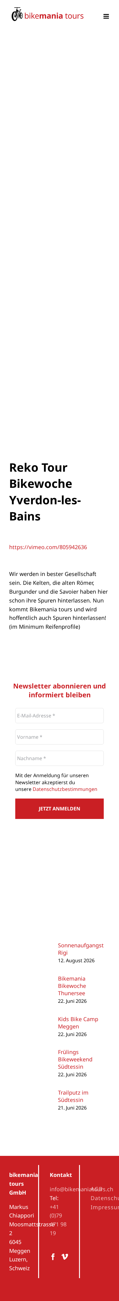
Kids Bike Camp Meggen (78, 1022)
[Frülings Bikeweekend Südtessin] (33, 1054)
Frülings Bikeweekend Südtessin (75, 1059)
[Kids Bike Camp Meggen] (33, 1017)
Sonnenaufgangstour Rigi (85, 949)
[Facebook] (53, 1256)
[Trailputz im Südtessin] (33, 1091)
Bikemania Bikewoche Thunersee (72, 986)
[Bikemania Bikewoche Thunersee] (33, 980)
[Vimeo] (64, 1256)
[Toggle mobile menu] (106, 16)
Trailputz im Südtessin (73, 1096)
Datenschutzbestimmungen (65, 789)
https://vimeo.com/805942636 (48, 547)
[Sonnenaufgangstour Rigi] (33, 943)
